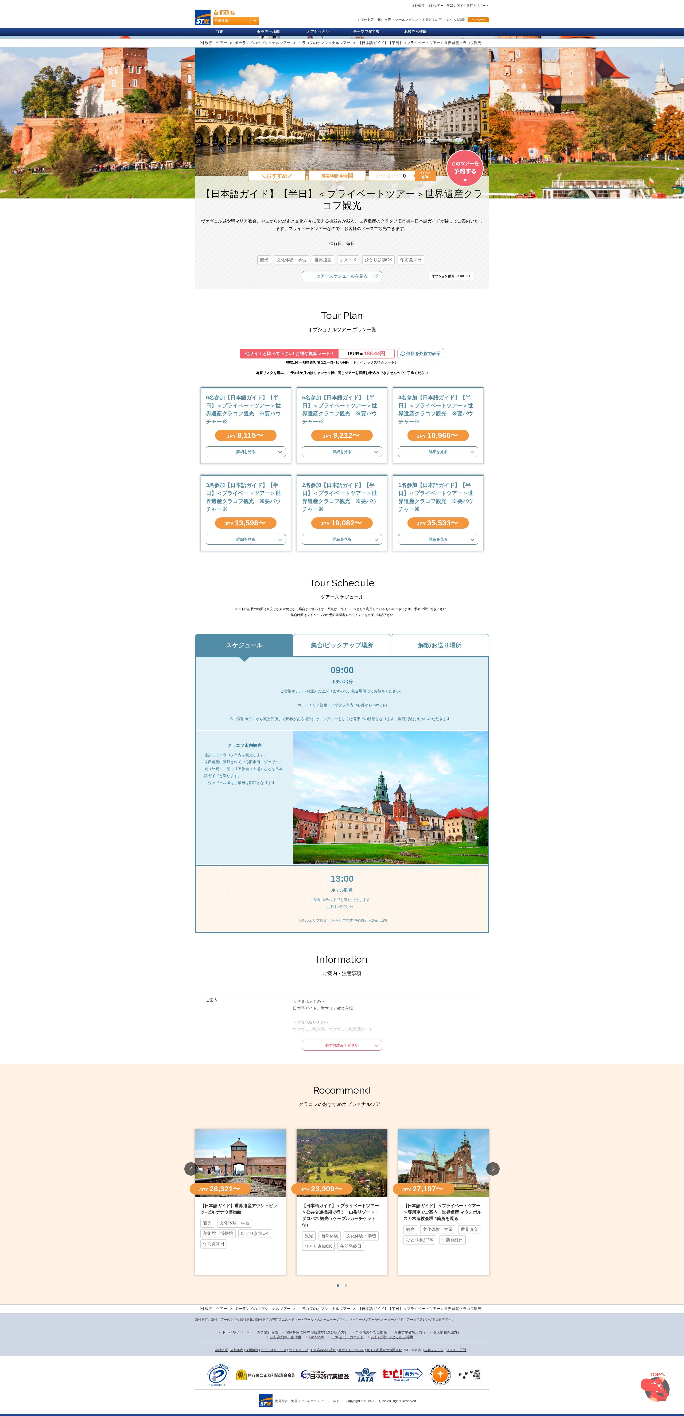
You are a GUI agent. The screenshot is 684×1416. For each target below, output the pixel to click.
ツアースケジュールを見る (342, 276)
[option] (240, 1201)
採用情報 (252, 1350)
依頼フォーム (434, 1350)
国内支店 (384, 20)
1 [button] (338, 1285)
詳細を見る (245, 452)
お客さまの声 (432, 20)
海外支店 (367, 20)
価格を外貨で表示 (423, 353)
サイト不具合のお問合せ (384, 1350)
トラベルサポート (236, 1332)
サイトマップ (298, 1350)
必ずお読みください (342, 1045)
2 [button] (346, 1285)
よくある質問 (455, 20)
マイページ (478, 20)
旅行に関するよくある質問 (392, 1337)
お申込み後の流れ (323, 1350)
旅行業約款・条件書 (285, 1337)
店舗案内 (236, 1350)
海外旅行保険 (267, 1332)
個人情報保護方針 (447, 1332)
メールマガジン (406, 20)
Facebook (316, 1337)
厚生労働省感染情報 (410, 1332)
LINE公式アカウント (348, 1337)
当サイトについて (351, 1350)
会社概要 (221, 1350)
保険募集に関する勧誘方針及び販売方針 (317, 1332)
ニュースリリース (273, 1350)
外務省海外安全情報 (371, 1332)
